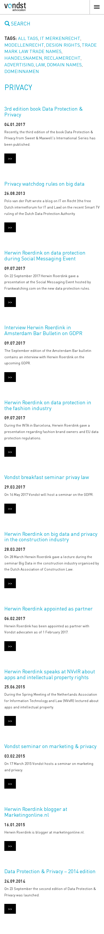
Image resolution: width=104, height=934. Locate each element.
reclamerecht (62, 58)
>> (10, 158)
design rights (63, 45)
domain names (64, 64)
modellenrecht (24, 45)
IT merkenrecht (60, 38)
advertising (19, 64)
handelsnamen (23, 58)
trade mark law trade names (50, 48)
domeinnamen (21, 71)
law (40, 64)
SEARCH (20, 23)
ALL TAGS (28, 38)
